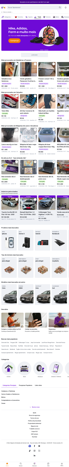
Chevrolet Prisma (60, 342)
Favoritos (20, 17)
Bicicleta (57, 349)
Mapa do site (34, 426)
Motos (3, 397)
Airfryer (52, 346)
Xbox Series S (50, 349)
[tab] (9, 385)
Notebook (12, 349)
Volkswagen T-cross (24, 342)
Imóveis (48, 17)
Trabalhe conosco (34, 428)
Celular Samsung (43, 346)
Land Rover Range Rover (48, 342)
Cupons (30, 17)
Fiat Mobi (20, 346)
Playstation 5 (58, 346)
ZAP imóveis (34, 434)
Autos (57, 17)
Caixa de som (4, 349)
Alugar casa (39, 352)
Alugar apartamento (20, 352)
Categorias (7, 17)
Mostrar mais (36, 407)
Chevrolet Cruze (28, 346)
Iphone (36, 346)
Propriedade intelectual (34, 423)
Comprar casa (30, 352)
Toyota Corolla (5, 346)
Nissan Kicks (13, 346)
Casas (3, 403)
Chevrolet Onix (5, 342)
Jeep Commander (35, 342)
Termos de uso (34, 418)
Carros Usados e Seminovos (10, 394)
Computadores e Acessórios (10, 400)
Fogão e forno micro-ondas (23, 349)
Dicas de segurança (34, 415)
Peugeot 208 (13, 342)
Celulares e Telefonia (8, 391)
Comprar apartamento (7, 352)
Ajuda (34, 412)
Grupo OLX (35, 431)
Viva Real (34, 437)
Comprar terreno (47, 352)
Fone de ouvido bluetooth (38, 349)
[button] (34, 7)
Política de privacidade (34, 420)
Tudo (39, 17)
